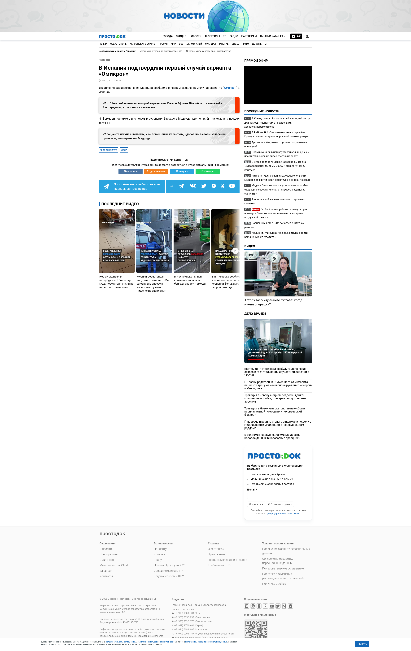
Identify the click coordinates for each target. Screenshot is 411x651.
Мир (173, 44)
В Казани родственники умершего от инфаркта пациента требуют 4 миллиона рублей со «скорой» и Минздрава (278, 385)
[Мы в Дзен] (265, 606)
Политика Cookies (274, 583)
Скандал (210, 44)
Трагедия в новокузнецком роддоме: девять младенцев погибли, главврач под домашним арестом (275, 398)
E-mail (252, 489)
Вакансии (106, 570)
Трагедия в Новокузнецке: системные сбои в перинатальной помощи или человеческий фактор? (274, 412)
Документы (259, 44)
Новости (104, 59)
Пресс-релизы (109, 554)
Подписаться (256, 504)
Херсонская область (142, 44)
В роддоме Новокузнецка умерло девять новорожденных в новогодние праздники (272, 436)
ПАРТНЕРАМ (249, 36)
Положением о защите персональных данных (206, 642)
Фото (246, 44)
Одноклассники (157, 171)
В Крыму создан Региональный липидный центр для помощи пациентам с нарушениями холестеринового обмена (277, 122)
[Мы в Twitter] (278, 606)
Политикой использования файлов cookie (156, 642)
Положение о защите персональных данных (286, 551)
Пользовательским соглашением (120, 642)
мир (124, 150)
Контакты (106, 576)
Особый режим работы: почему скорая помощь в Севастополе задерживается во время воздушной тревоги (275, 213)
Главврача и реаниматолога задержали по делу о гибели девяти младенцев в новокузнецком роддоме (277, 425)
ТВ (224, 36)
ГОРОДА (168, 36)
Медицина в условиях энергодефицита (161, 51)
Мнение (223, 44)
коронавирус (109, 150)
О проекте (106, 549)
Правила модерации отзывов (227, 559)
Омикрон (230, 87)
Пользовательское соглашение (283, 568)
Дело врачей (194, 44)
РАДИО (233, 36)
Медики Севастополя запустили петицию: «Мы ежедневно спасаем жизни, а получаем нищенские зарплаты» (276, 189)
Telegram (183, 171)
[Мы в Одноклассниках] (259, 606)
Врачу (158, 559)
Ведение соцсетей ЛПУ (169, 576)
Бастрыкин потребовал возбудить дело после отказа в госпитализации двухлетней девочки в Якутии (276, 372)
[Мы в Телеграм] (290, 606)
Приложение (216, 554)
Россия (163, 44)
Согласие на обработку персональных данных (277, 561)
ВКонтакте (131, 171)
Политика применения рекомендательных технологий (283, 576)
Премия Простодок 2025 (170, 565)
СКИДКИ (181, 36)
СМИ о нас (107, 559)
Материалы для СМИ (114, 565)
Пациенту (160, 549)
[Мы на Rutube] (253, 606)
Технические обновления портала (272, 484)
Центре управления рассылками (283, 513)
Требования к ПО (219, 565)
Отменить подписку (281, 504)
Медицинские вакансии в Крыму (271, 479)
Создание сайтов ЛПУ (168, 570)
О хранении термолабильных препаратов (208, 51)
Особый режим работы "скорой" (117, 51)
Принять (362, 643)
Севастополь (118, 44)
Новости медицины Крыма (267, 474)
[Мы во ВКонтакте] (247, 606)
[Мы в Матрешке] (284, 606)
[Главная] (112, 36)
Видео (235, 44)
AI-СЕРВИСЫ (212, 36)
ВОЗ (181, 44)
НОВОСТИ (195, 36)
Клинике (159, 554)
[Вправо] (235, 251)
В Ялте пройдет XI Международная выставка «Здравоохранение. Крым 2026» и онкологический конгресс (275, 166)
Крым (103, 44)
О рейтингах (216, 549)
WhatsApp (208, 171)
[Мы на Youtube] (272, 606)
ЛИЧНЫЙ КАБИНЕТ (272, 36)
